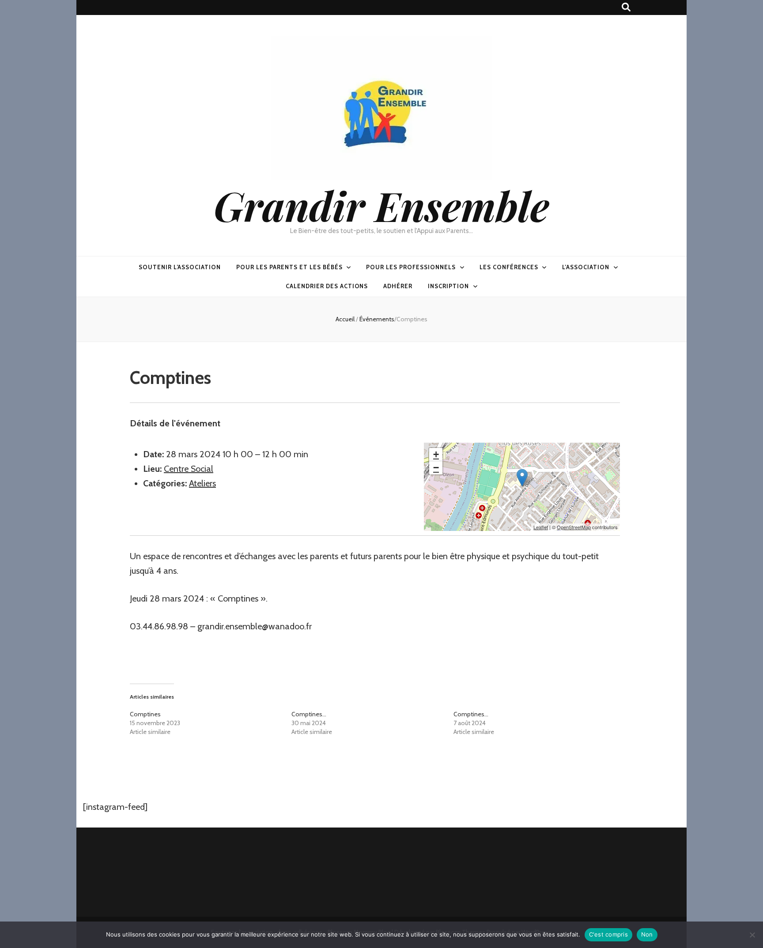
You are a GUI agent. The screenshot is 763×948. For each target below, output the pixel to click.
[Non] (752, 934)
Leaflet (540, 526)
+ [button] (436, 454)
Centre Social (188, 468)
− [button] (436, 467)
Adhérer (397, 286)
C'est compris (608, 934)
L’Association (586, 267)
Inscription (448, 286)
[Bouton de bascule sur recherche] (626, 7)
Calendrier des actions (327, 286)
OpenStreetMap (574, 526)
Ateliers (202, 483)
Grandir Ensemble (381, 205)
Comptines (145, 714)
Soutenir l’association (180, 267)
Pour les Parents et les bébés (289, 267)
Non (647, 934)
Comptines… (308, 714)
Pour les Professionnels (410, 267)
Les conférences (509, 267)
